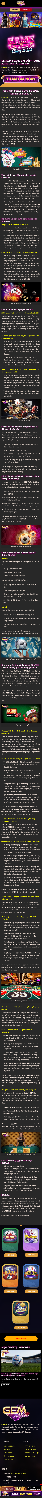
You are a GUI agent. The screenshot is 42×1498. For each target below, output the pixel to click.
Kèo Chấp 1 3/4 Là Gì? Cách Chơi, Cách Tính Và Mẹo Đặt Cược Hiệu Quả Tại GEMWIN (19, 1374)
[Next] (40, 1369)
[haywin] (21, 1493)
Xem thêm (6, 1384)
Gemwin (4, 67)
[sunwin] (21, 1488)
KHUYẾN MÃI (8, 1460)
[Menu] (3, 3)
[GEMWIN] (21, 3)
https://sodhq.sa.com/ (18, 1474)
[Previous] (2, 1369)
